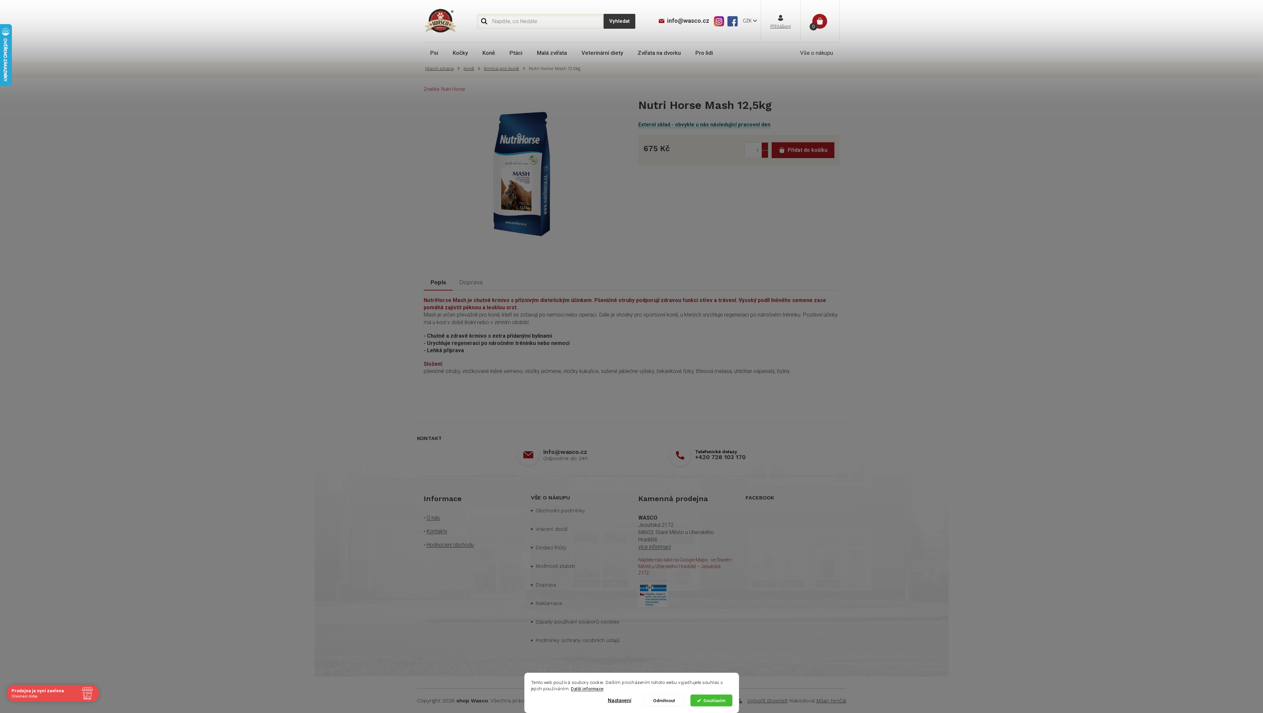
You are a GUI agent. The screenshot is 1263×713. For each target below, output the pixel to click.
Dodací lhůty (551, 547)
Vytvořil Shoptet (767, 700)
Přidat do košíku (807, 150)
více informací (654, 547)
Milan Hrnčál (831, 700)
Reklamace (549, 603)
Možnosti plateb (555, 566)
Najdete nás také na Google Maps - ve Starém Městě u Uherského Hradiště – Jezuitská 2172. (685, 566)
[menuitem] (434, 53)
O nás (433, 518)
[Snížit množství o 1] (764, 154)
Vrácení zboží (552, 529)
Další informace (587, 688)
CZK (748, 20)
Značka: (444, 89)
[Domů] (441, 68)
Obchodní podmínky (560, 510)
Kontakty (437, 531)
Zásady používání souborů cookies (577, 622)
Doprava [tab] (471, 282)
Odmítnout (664, 700)
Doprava (546, 585)
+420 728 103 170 (720, 457)
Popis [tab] (438, 282)
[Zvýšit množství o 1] (764, 146)
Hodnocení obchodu (450, 545)
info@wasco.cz (565, 451)
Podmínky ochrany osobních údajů (577, 640)
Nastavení (619, 700)
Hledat (619, 21)
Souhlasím (714, 700)
